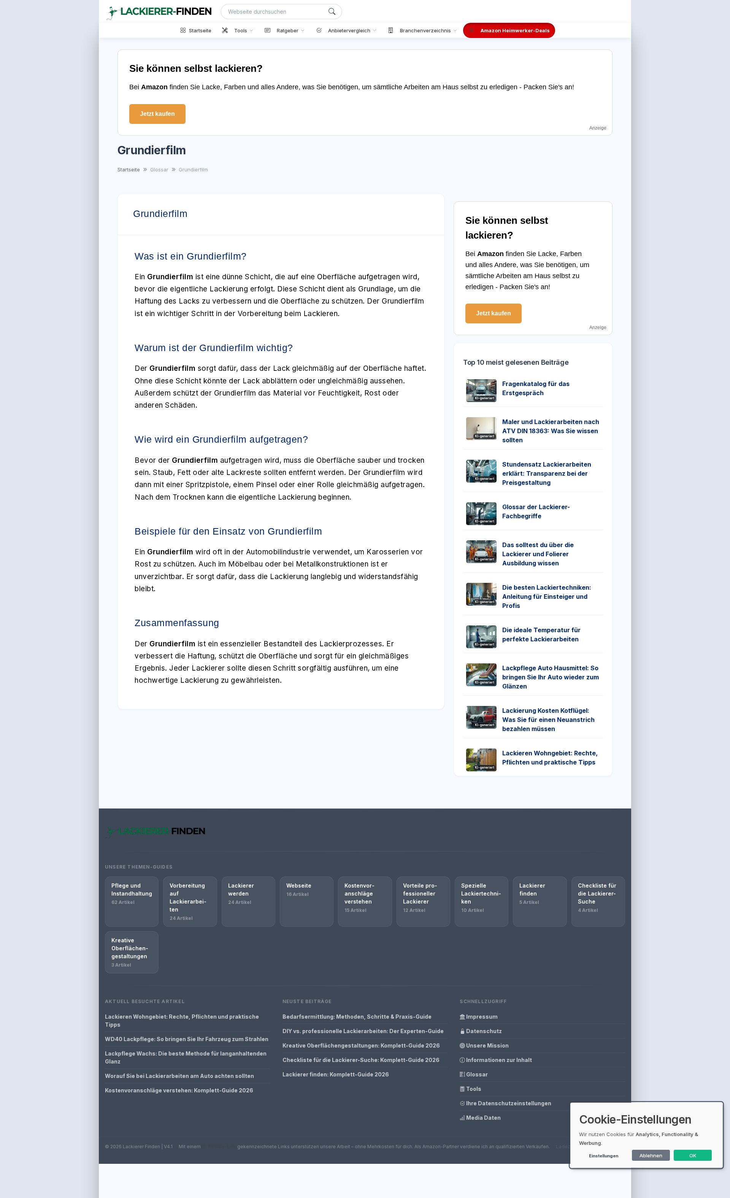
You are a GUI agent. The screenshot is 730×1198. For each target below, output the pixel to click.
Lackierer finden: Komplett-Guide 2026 (335, 1074)
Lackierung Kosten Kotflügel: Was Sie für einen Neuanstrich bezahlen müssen (548, 720)
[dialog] (646, 1135)
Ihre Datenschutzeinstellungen (508, 1103)
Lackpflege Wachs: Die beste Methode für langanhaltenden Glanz (186, 1057)
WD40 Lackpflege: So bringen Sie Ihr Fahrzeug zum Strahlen (186, 1039)
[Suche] (331, 11)
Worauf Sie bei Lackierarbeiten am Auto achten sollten (179, 1076)
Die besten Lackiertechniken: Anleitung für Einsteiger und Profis (546, 596)
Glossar (476, 1074)
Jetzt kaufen (157, 114)
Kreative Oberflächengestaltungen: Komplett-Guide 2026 (361, 1045)
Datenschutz (483, 1031)
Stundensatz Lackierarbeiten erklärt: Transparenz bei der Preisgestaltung (546, 473)
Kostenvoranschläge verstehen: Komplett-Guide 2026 (179, 1090)
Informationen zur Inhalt (498, 1060)
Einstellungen (603, 1155)
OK (693, 1155)
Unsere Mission (487, 1045)
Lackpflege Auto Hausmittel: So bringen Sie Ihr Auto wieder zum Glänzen (550, 677)
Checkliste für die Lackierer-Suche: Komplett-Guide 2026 (361, 1060)
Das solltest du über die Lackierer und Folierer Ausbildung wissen (538, 554)
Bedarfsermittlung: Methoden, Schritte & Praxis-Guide (357, 1016)
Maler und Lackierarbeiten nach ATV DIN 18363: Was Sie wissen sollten (550, 431)
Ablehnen (651, 1155)
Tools (473, 1089)
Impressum (481, 1016)
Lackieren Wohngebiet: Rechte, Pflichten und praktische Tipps (182, 1020)
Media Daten (483, 1117)
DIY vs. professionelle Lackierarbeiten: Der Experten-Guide (363, 1031)
